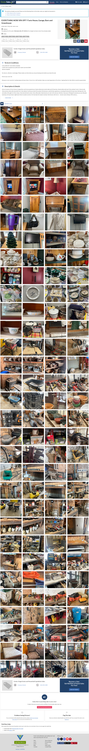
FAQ (35, 740)
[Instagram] (64, 739)
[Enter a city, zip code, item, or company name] (47, 2)
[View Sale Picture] (11, 114)
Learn (35, 742)
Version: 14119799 (20, 749)
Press (46, 743)
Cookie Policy (48, 746)
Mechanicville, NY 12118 (17, 728)
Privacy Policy (48, 742)
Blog (35, 745)
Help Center (47, 745)
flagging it (67, 719)
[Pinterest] (70, 739)
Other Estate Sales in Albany (13, 14)
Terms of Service (48, 740)
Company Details (22, 52)
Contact (35, 746)
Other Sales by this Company (14, 13)
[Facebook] (58, 739)
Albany (10, 730)
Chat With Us (21, 742)
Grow (35, 743)
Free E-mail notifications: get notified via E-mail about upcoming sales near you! (44, 736)
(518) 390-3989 (44, 52)
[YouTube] (67, 739)
